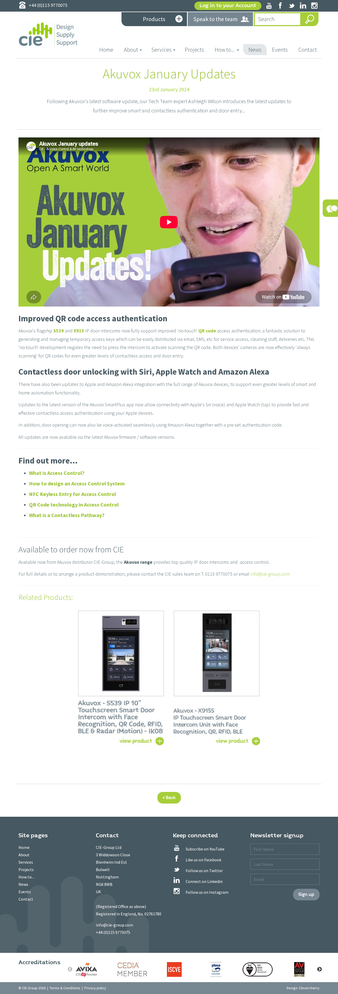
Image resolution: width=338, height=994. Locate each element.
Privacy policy (95, 988)
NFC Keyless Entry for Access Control (72, 494)
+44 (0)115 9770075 (113, 932)
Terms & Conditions (65, 988)
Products (154, 19)
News (254, 49)
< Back (169, 798)
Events (280, 49)
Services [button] (161, 49)
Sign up (306, 894)
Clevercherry (309, 988)
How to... (26, 877)
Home (109, 49)
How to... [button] (225, 49)
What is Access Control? (56, 473)
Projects (194, 49)
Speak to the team (215, 19)
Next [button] (319, 969)
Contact (307, 49)
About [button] (131, 49)
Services (25, 862)
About (24, 854)
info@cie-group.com (270, 574)
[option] (91, 969)
